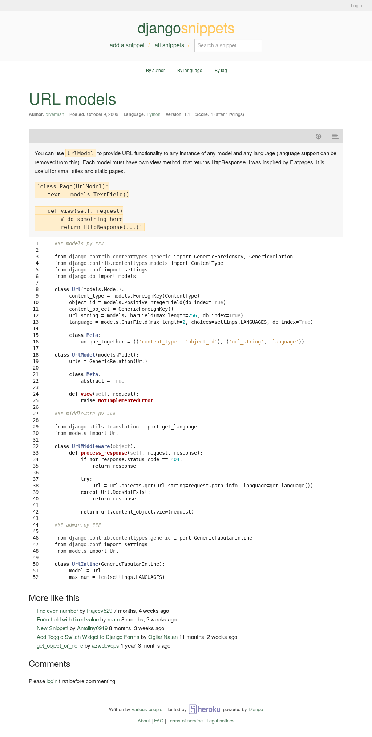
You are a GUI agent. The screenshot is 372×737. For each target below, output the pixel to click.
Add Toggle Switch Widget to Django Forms (88, 636)
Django (255, 709)
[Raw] (335, 136)
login (51, 681)
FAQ (158, 720)
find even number (57, 610)
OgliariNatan (163, 636)
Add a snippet (127, 45)
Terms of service (185, 720)
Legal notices (221, 720)
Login (356, 5)
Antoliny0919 (92, 628)
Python (154, 114)
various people (147, 709)
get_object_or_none (60, 645)
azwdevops (105, 645)
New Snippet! (52, 628)
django (186, 27)
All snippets (169, 45)
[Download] (318, 136)
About (144, 720)
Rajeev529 (99, 610)
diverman (55, 114)
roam (114, 619)
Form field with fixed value (68, 619)
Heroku (204, 709)
